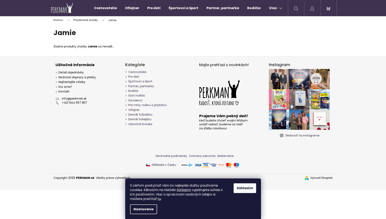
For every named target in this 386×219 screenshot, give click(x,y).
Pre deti (133, 77)
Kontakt (64, 91)
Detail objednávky (71, 72)
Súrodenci (135, 100)
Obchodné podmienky (171, 156)
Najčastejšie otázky (72, 82)
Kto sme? (65, 87)
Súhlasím (184, 190)
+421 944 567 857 (74, 103)
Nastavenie (144, 209)
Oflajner (134, 110)
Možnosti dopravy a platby (77, 77)
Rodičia (133, 91)
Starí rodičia (136, 95)
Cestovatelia (137, 72)
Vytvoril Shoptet (321, 178)
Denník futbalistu (140, 115)
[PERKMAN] (220, 93)
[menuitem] (105, 8)
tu (159, 198)
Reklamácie (225, 156)
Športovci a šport (140, 81)
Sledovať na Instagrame (302, 135)
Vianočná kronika (140, 124)
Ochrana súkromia (202, 156)
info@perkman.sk (74, 99)
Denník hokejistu (139, 119)
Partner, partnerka (141, 86)
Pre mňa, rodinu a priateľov (147, 105)
